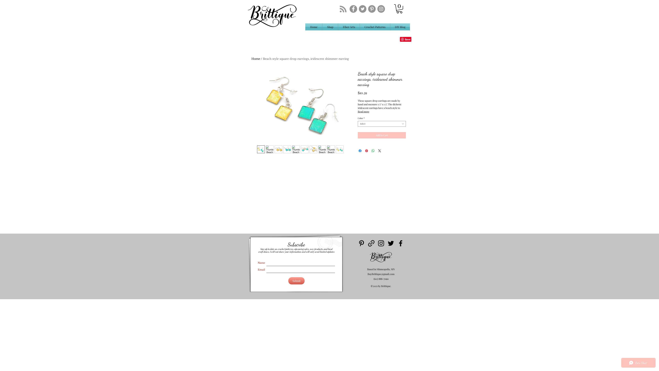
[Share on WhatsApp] (373, 151)
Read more (363, 111)
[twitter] (391, 243)
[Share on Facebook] (360, 151)
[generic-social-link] (371, 243)
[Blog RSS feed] (343, 9)
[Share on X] (380, 151)
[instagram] (381, 243)
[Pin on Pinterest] (367, 151)
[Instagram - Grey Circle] (381, 9)
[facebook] (401, 243)
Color (361, 118)
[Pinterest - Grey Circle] (372, 9)
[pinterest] (361, 243)
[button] (399, 8)
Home (255, 58)
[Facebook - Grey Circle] (353, 9)
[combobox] (382, 124)
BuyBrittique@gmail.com (381, 274)
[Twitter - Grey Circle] (362, 9)
